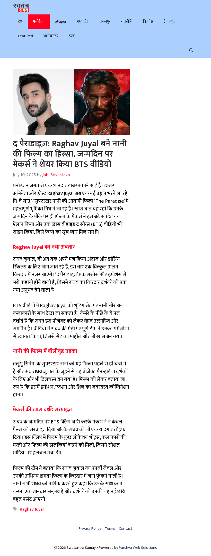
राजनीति (127, 21)
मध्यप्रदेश (83, 21)
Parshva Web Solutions (138, 547)
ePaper (60, 21)
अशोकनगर (50, 36)
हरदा (72, 36)
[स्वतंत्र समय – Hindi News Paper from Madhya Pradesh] (21, 7)
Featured (25, 36)
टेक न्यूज (169, 21)
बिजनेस (148, 21)
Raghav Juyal (32, 509)
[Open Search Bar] (191, 50)
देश (20, 21)
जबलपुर (105, 21)
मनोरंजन (39, 21)
